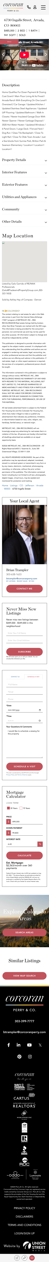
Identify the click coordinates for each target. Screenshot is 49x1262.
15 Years (26, 808)
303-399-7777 (24, 1021)
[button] (4, 55)
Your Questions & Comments (19, 727)
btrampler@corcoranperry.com (21, 578)
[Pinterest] (19, 1057)
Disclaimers (24, 1217)
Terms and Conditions (24, 1225)
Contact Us (15, 677)
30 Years (13, 808)
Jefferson (29, 485)
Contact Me (24, 588)
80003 (7, 488)
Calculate (24, 855)
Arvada (39, 485)
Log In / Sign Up (35, 7)
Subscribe (24, 651)
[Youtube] (29, 1045)
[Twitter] (40, 1045)
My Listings (11, 581)
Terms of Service (22, 775)
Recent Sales (22, 581)
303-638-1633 (14, 574)
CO (21, 485)
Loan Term (12, 803)
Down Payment (14, 828)
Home (5, 485)
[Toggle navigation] (43, 7)
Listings (14, 485)
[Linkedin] (18, 1045)
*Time (8, 716)
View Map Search (24, 975)
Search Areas (24, 932)
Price (9, 817)
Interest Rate (13, 839)
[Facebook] (8, 1045)
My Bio (31, 581)
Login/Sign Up (24, 1233)
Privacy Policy (10, 775)
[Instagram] (30, 1057)
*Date (8, 705)
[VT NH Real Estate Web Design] (24, 1246)
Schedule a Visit (33, 677)
